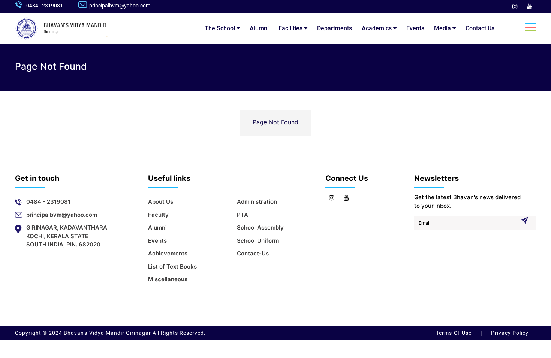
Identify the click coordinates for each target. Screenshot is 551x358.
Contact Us (480, 28)
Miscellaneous (167, 279)
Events (415, 28)
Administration (257, 201)
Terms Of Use (454, 333)
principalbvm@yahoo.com (119, 6)
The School (221, 28)
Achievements (167, 253)
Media (443, 28)
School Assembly (260, 227)
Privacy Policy (509, 333)
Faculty (158, 214)
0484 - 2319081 (44, 6)
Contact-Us (253, 253)
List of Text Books (172, 266)
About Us (160, 201)
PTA (242, 214)
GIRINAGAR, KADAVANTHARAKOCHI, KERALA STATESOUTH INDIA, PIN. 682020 (66, 236)
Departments (334, 28)
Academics (377, 28)
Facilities (291, 28)
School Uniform (258, 240)
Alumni (259, 28)
